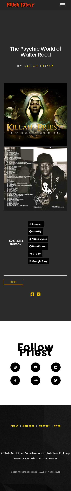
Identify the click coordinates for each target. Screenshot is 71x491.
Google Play (39, 261)
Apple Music (39, 239)
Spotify (36, 231)
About (14, 425)
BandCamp (39, 246)
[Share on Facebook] (32, 295)
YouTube (35, 253)
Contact (44, 425)
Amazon (36, 224)
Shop (57, 425)
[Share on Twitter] (39, 295)
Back (13, 281)
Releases (28, 425)
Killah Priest (39, 66)
